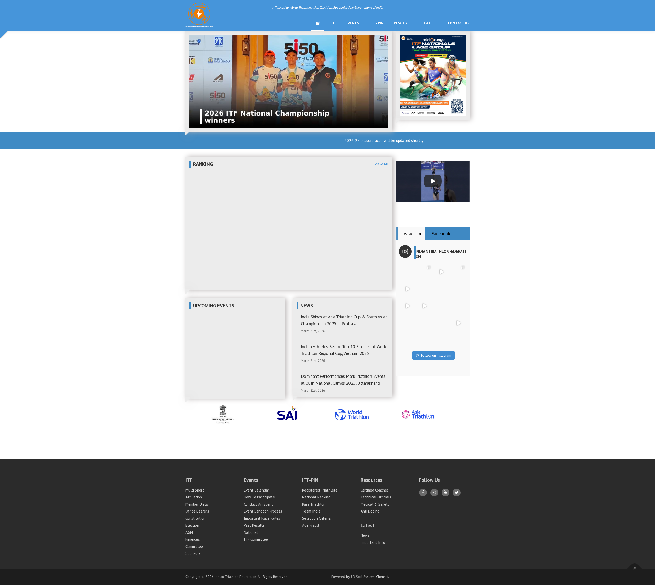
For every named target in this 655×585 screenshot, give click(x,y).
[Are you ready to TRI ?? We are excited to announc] (458, 272)
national (251, 532)
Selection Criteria (316, 518)
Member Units (196, 504)
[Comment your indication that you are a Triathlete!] (424, 340)
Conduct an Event (258, 504)
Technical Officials (376, 497)
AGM (189, 532)
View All (381, 163)
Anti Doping (370, 511)
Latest (431, 23)
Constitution (195, 518)
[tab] (411, 233)
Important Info (373, 542)
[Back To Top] (634, 568)
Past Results (254, 525)
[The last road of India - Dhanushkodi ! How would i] (407, 340)
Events (352, 23)
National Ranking (316, 497)
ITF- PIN (376, 23)
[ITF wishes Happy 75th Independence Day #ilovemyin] (424, 288)
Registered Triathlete (319, 490)
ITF (332, 23)
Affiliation (193, 497)
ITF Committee (256, 539)
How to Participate (259, 497)
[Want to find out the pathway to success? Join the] (458, 340)
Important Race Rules (262, 518)
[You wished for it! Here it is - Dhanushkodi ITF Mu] (441, 272)
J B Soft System (363, 576)
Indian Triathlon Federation (235, 576)
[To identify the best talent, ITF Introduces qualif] (424, 306)
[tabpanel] (433, 308)
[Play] (433, 181)
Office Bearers (197, 511)
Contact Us (459, 23)
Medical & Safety (375, 504)
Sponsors (193, 553)
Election (192, 525)
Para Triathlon (313, 504)
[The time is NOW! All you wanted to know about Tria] (441, 340)
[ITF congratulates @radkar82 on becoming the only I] (407, 288)
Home (320, 23)
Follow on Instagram (436, 355)
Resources (404, 23)
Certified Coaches (375, 490)
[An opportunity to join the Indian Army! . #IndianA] (424, 323)
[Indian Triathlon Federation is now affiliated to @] (458, 288)
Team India (311, 511)
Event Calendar (256, 490)
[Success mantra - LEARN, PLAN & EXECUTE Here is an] (458, 323)
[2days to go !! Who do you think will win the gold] (441, 306)
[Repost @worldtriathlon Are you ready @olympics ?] (407, 306)
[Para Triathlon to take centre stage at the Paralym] (424, 272)
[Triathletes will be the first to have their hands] (441, 323)
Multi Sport (194, 490)
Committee (194, 546)
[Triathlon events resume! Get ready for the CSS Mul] (407, 323)
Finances (192, 539)
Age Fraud (310, 525)
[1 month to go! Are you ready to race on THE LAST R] (407, 272)
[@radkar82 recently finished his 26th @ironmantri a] (441, 288)
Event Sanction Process (263, 511)
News (365, 535)
